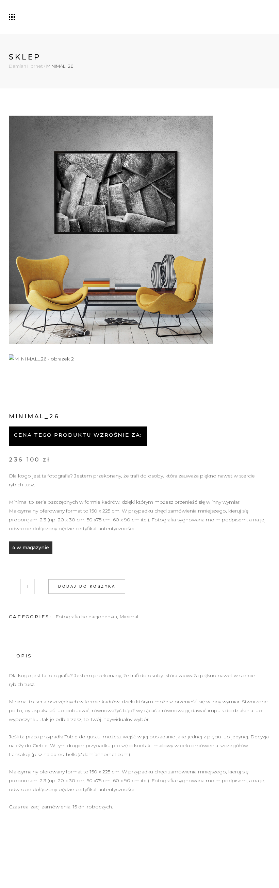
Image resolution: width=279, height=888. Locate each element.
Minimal (128, 617)
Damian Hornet (26, 66)
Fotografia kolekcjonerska (86, 617)
